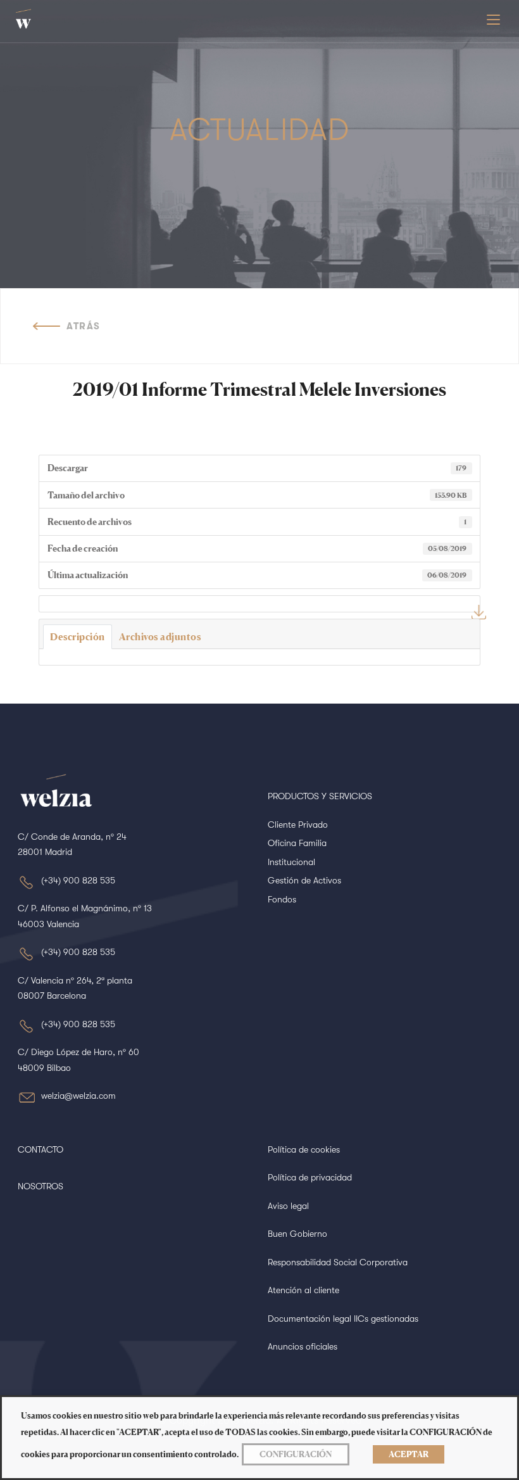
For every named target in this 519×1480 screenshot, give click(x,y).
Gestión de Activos (304, 880)
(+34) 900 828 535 (78, 880)
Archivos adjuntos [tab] (160, 636)
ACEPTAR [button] (408, 1454)
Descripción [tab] (77, 636)
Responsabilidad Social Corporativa (338, 1262)
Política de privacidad (310, 1177)
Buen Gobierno (297, 1234)
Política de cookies (304, 1149)
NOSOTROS (40, 1186)
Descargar (479, 612)
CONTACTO (40, 1149)
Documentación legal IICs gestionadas (343, 1318)
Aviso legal (288, 1206)
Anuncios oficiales (302, 1346)
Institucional (291, 862)
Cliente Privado (298, 824)
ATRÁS (83, 326)
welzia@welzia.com (78, 1096)
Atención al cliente (303, 1290)
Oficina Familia (297, 843)
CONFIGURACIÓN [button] (296, 1454)
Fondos (282, 899)
